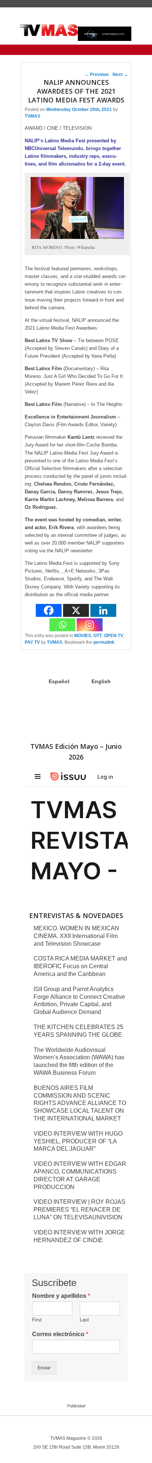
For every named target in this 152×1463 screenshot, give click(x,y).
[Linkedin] (103, 610)
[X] (76, 610)
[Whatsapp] (62, 624)
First (37, 1320)
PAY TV (32, 642)
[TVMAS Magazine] (49, 30)
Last (84, 1320)
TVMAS (32, 116)
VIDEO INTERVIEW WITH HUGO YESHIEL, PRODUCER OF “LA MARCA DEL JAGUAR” (78, 1141)
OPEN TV (113, 635)
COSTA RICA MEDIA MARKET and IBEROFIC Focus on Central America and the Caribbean (80, 966)
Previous (96, 74)
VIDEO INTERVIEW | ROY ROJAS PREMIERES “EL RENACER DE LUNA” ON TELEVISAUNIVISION (79, 1209)
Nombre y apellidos (61, 1296)
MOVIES (82, 635)
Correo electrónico (60, 1334)
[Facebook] (49, 610)
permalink (103, 642)
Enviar (44, 1367)
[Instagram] (90, 624)
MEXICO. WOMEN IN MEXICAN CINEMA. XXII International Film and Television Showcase (76, 936)
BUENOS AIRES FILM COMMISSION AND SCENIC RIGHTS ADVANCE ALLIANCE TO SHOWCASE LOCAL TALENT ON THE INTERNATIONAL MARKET (80, 1103)
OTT (97, 635)
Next (120, 74)
